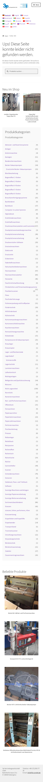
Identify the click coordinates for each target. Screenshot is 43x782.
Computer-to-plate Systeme (15, 210)
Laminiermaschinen (12, 368)
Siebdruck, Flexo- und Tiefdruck (16, 482)
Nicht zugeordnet (11, 389)
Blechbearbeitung (11, 173)
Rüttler (7, 462)
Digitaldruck (9, 214)
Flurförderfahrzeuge (12, 299)
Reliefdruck (9, 441)
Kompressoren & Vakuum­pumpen (17, 340)
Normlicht (9, 393)
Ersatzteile (9, 254)
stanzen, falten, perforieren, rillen (17, 510)
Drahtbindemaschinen (13, 218)
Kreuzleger (9, 344)
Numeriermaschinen (12, 397)
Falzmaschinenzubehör (13, 275)
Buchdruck (9, 206)
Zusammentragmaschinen (14, 555)
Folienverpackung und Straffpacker (17, 303)
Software (8, 486)
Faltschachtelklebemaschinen (16, 267)
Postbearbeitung (11, 429)
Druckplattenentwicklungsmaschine (18, 230)
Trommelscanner (11, 531)
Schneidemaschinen (12, 474)
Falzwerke (8, 279)
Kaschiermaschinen (12, 328)
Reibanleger (9, 437)
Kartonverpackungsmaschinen (16, 319)
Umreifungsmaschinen (13, 535)
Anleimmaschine (11, 153)
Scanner (8, 470)
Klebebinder (9, 336)
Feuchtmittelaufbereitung (14, 283)
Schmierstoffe (11, 360)
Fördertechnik (10, 307)
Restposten (9, 445)
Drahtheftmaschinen (12, 222)
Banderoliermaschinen (13, 161)
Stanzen (8, 506)
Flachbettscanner (11, 291)
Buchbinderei (10, 202)
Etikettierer (9, 259)
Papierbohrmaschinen (13, 417)
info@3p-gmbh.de (33, 773)
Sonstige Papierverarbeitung (15, 494)
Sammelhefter (10, 466)
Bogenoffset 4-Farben (13, 185)
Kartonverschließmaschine (15, 323)
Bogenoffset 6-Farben (13, 194)
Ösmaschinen (10, 409)
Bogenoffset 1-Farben (13, 177)
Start (6, 36)
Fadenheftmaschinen (12, 263)
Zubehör (8, 551)
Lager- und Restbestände (14, 352)
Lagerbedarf (9, 356)
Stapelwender (10, 523)
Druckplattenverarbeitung (14, 234)
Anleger (8, 149)
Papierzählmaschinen (13, 421)
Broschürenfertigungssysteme (16, 198)
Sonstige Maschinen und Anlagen (17, 490)
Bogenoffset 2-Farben (13, 181)
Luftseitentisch (10, 372)
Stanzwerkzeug (10, 514)
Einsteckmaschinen (12, 246)
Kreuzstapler (10, 348)
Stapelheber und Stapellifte (15, 519)
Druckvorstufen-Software (14, 242)
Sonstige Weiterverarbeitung (15, 498)
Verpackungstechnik (12, 539)
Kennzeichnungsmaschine (14, 332)
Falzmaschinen (10, 271)
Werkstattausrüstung (13, 547)
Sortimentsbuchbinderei (14, 502)
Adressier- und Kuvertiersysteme (16, 145)
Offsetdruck (9, 405)
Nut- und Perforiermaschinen (15, 401)
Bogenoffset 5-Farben (13, 190)
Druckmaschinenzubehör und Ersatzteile (19, 226)
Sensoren (8, 478)
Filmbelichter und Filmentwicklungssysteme (21, 287)
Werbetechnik (10, 543)
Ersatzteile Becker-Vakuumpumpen (19, 169)
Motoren (8, 384)
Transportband (10, 527)
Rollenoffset (9, 449)
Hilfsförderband (11, 311)
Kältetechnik (10, 315)
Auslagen (8, 157)
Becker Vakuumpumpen (13, 165)
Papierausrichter (11, 413)
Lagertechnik (10, 364)
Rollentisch (9, 453)
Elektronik (9, 250)
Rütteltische (9, 458)
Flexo (7, 295)
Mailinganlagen (10, 376)
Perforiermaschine (12, 425)
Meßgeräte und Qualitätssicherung (17, 380)
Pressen (8, 433)
